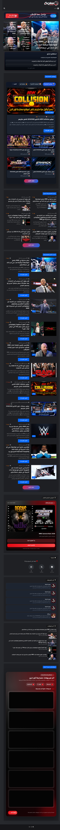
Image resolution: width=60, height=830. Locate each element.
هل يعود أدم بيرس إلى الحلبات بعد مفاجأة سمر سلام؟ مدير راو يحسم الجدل (19, 201)
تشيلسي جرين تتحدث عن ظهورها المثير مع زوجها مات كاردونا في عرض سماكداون (19, 470)
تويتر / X (40, 684)
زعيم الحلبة (26, 363)
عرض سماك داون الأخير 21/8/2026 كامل (43, 171)
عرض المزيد (31, 181)
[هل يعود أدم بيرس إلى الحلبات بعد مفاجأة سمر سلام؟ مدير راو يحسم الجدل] (26, 208)
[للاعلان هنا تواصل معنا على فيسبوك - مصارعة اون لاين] (31, 15)
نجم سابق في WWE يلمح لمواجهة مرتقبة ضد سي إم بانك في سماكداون (45, 45)
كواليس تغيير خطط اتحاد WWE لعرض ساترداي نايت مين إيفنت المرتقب (18, 348)
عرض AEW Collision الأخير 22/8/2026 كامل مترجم (36, 119)
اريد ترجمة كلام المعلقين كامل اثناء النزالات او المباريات (44, 61)
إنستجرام (30, 684)
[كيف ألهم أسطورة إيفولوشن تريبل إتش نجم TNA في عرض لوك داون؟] (26, 222)
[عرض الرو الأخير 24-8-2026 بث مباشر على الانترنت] (26, 239)
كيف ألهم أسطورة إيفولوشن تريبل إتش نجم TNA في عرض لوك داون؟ (25, 42)
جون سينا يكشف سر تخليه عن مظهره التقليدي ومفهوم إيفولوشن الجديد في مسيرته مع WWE (45, 217)
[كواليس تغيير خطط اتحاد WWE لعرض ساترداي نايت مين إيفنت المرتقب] (52, 239)
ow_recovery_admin (24, 402)
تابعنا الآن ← (12, 812)
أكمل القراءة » (48, 130)
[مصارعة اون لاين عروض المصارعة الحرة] (51, 3)
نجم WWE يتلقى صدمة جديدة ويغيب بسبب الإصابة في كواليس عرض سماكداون (19, 429)
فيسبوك (49, 684)
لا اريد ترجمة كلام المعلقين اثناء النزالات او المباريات (44, 65)
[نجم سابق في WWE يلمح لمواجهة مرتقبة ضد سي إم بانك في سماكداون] (45, 36)
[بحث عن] (4, 8)
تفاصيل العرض (31, 545)
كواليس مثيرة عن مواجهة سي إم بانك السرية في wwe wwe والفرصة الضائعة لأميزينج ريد (17, 449)
